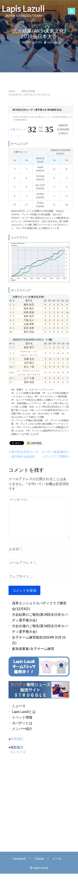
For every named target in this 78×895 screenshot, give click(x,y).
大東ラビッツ (18, 129)
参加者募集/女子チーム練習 (33, 649)
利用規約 (16, 739)
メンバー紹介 (22, 728)
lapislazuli (53, 42)
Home (12, 91)
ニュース (19, 706)
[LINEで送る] (34, 443)
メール (57, 858)
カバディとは (22, 723)
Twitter (39, 858)
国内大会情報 (28, 91)
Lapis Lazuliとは (24, 711)
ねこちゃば (18, 751)
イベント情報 (22, 717)
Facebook (19, 858)
